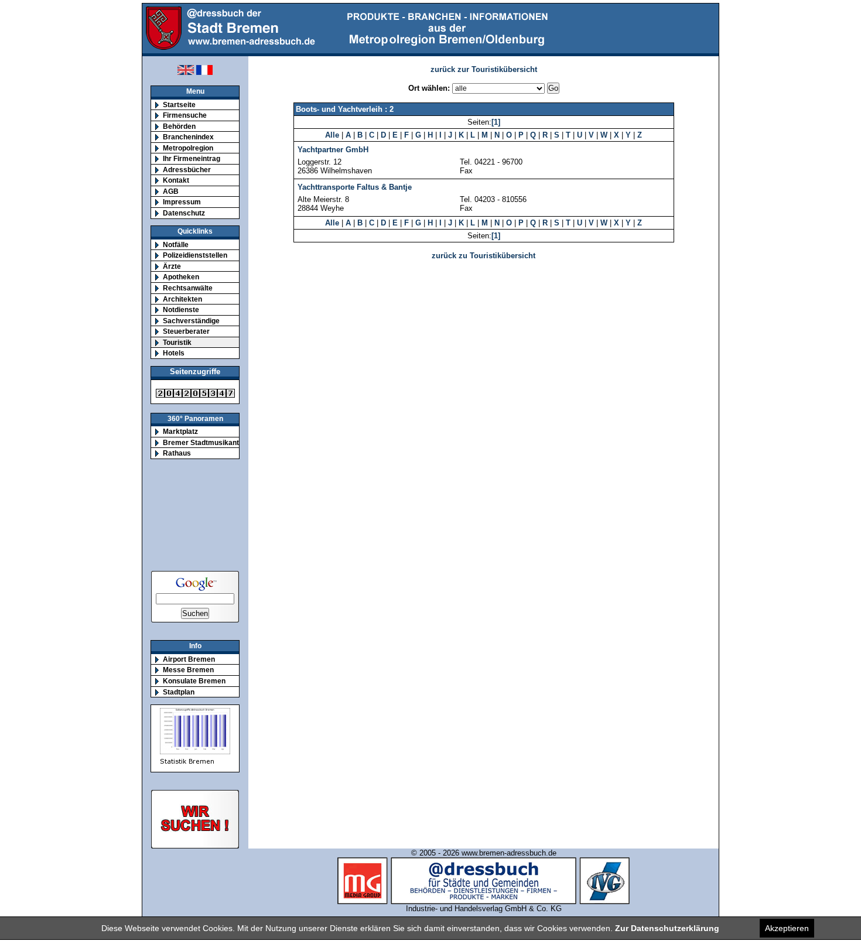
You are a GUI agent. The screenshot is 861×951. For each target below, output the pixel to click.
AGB (171, 191)
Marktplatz (180, 431)
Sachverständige (191, 320)
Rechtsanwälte (188, 288)
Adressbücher (187, 169)
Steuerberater (186, 331)
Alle (332, 135)
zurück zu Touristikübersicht (483, 255)
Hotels (173, 353)
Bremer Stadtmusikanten (205, 442)
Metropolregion (188, 148)
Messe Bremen (188, 669)
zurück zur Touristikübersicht (483, 69)
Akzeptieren (787, 928)
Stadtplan (178, 692)
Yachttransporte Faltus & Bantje (355, 187)
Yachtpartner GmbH (333, 149)
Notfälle (176, 244)
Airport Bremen (189, 659)
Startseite (179, 104)
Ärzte (172, 266)
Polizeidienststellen (195, 255)
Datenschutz (184, 213)
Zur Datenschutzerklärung (667, 928)
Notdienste (181, 309)
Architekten (182, 299)
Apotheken (181, 276)
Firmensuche (185, 115)
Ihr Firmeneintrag (191, 158)
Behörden (179, 126)
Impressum (182, 202)
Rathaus (177, 453)
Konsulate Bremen (194, 681)
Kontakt (176, 180)
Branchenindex (188, 137)
